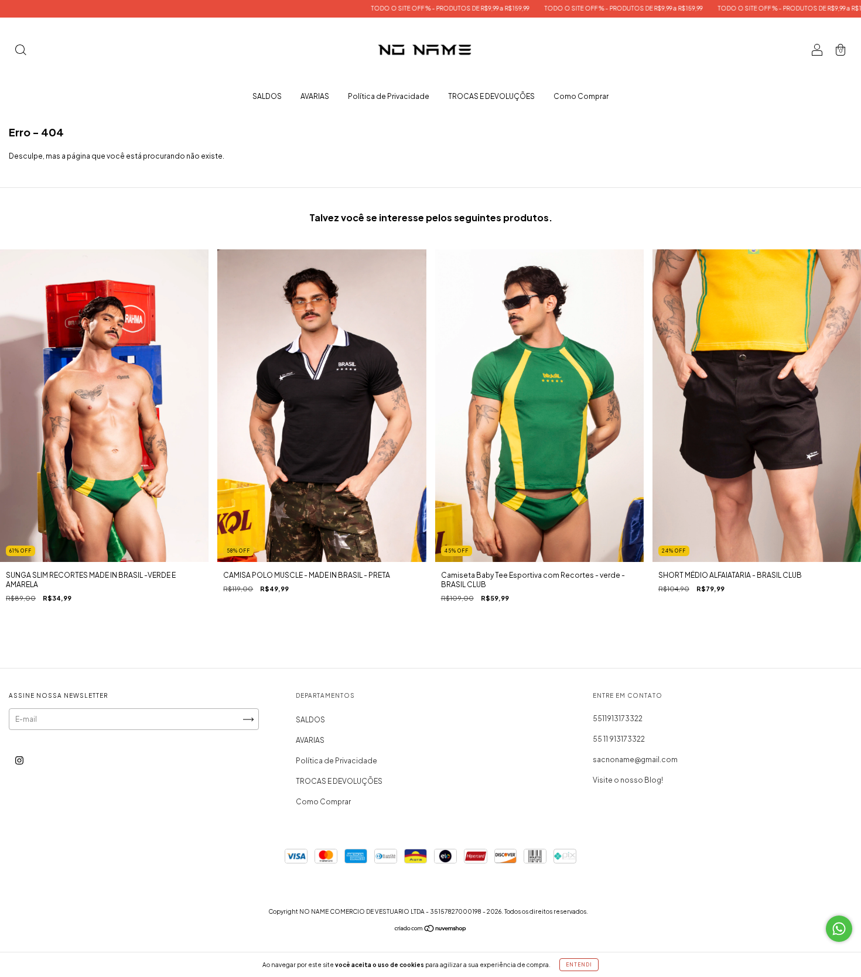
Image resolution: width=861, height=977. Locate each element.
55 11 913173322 (619, 739)
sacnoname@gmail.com (635, 759)
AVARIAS (314, 96)
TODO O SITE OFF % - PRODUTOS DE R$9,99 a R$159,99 (385, 8)
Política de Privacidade (388, 96)
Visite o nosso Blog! (628, 780)
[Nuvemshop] (430, 929)
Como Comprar (581, 96)
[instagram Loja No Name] (19, 760)
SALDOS (267, 96)
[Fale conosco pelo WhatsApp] (839, 929)
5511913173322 (618, 718)
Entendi (579, 965)
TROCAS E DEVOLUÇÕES (491, 96)
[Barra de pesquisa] (20, 51)
